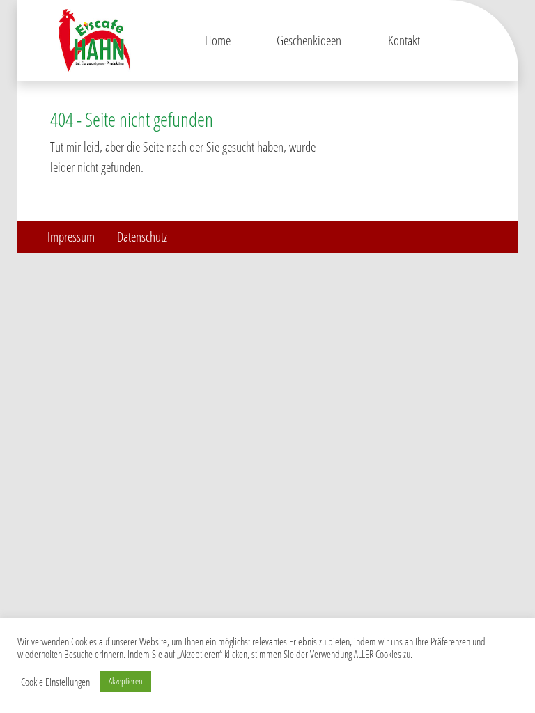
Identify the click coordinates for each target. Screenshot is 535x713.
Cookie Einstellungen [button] (55, 681)
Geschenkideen (309, 40)
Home (218, 40)
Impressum (71, 236)
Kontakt (404, 40)
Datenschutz (142, 236)
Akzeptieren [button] (126, 681)
